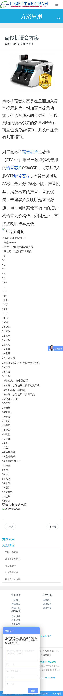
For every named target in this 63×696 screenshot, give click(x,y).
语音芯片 (30, 152)
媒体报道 (15, 616)
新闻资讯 (16, 611)
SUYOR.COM (48, 677)
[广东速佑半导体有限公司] (25, 4)
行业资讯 (15, 620)
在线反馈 (15, 607)
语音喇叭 (47, 603)
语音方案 (47, 607)
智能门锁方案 (11, 552)
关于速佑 (16, 595)
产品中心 (47, 595)
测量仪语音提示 (12, 558)
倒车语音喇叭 (11, 572)
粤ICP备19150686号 (46, 662)
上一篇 (10, 526)
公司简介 (15, 600)
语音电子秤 (10, 565)
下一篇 (53, 526)
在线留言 (15, 603)
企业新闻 (15, 624)
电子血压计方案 (12, 579)
